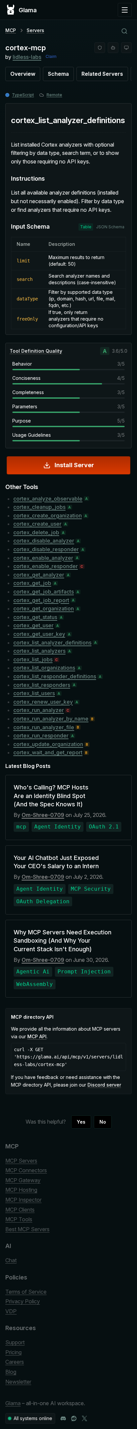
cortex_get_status (35, 617)
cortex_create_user (37, 523)
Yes (81, 1122)
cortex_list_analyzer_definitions (52, 642)
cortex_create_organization (47, 515)
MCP (10, 30)
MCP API (37, 1036)
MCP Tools (18, 1219)
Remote (54, 94)
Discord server (104, 1085)
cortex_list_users (34, 693)
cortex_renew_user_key (43, 701)
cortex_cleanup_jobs (39, 507)
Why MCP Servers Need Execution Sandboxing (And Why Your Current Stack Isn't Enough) (62, 940)
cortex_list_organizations (44, 667)
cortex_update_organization (48, 744)
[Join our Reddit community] (73, 1418)
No (102, 1122)
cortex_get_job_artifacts (43, 591)
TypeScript (23, 94)
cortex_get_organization (43, 608)
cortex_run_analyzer (38, 710)
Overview (22, 73)
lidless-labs (27, 57)
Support (15, 1342)
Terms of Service (26, 1291)
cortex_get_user (33, 625)
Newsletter (18, 1381)
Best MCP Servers (27, 1229)
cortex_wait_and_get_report (47, 752)
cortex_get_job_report (41, 600)
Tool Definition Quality (36, 351)
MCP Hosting (21, 1189)
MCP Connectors (26, 1170)
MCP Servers (21, 1160)
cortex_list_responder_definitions (54, 676)
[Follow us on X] (84, 1418)
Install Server (74, 465)
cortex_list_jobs (33, 659)
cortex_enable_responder (45, 566)
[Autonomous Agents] (113, 47)
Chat (11, 1260)
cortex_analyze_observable (47, 498)
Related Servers (102, 73)
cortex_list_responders (41, 685)
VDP (11, 1311)
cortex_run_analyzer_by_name (50, 718)
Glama (13, 1403)
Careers (14, 1362)
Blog (10, 1371)
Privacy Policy (22, 1301)
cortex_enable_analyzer (43, 558)
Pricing (13, 1352)
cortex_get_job (32, 583)
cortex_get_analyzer (38, 574)
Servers (35, 30)
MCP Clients (20, 1209)
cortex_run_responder (40, 735)
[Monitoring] (126, 47)
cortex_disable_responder (46, 549)
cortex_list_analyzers (39, 651)
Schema (58, 73)
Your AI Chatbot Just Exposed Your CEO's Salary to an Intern (56, 862)
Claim (51, 56)
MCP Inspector (23, 1199)
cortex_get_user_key (39, 634)
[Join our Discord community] (63, 1418)
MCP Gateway (23, 1180)
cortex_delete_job (36, 532)
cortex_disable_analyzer (43, 540)
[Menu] (125, 10)
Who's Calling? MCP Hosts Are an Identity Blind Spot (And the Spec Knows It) (51, 795)
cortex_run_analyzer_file (43, 727)
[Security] (99, 47)
